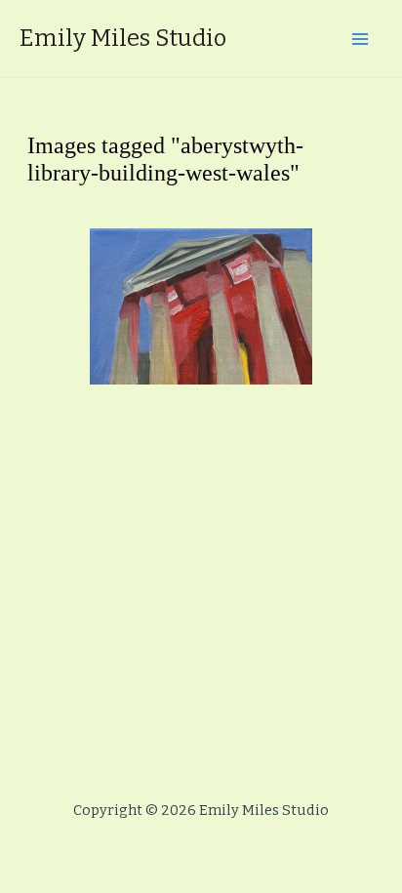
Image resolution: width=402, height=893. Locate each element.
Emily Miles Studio (123, 38)
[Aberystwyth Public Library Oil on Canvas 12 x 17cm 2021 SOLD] (201, 306)
